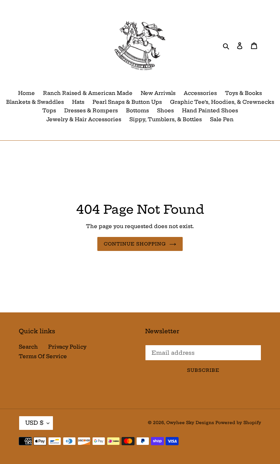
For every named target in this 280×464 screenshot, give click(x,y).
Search (28, 346)
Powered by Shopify (238, 422)
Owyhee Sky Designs (190, 422)
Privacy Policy (67, 346)
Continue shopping (135, 244)
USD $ (34, 422)
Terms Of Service (43, 356)
